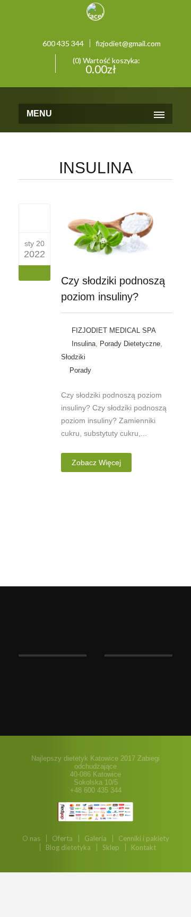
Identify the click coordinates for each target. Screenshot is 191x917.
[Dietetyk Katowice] (95, 94)
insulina (84, 344)
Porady (80, 370)
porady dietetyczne (130, 344)
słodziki (73, 357)
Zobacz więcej (96, 462)
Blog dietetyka (68, 847)
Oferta (62, 838)
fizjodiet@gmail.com (128, 43)
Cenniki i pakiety (143, 838)
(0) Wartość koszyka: (105, 64)
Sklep (110, 847)
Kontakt (143, 847)
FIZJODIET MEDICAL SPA (114, 330)
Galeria (95, 838)
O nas (31, 838)
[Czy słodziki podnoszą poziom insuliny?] (35, 217)
